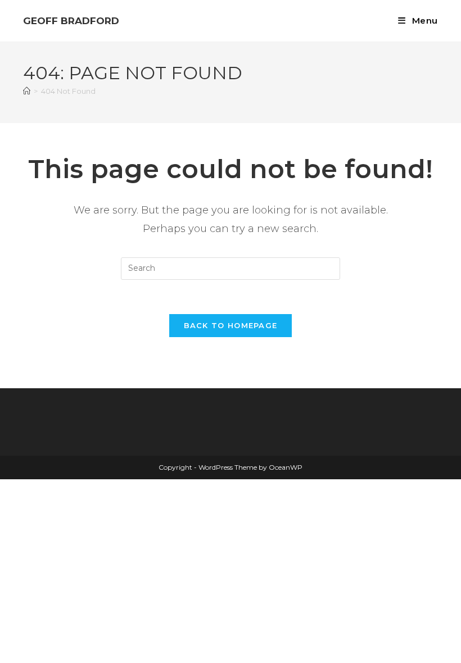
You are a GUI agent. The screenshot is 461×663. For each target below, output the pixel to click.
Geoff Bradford (71, 20)
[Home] (26, 91)
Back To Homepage (231, 325)
